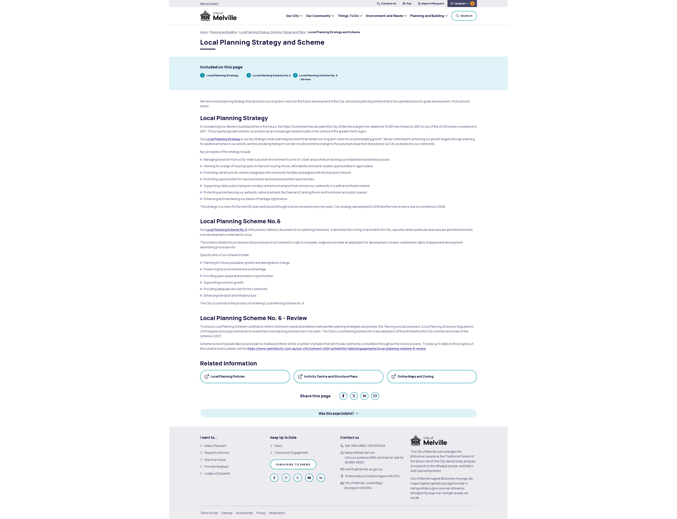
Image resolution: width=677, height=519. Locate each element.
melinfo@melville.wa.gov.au (364, 469)
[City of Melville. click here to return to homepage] (428, 440)
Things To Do (348, 16)
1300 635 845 (376, 446)
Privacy (261, 513)
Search (468, 16)
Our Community (318, 16)
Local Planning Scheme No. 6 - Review (318, 77)
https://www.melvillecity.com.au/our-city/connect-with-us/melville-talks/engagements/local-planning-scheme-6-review (337, 349)
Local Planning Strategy (222, 75)
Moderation (277, 513)
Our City (292, 16)
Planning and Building (427, 16)
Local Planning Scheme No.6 (272, 75)
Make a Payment (215, 446)
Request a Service (217, 453)
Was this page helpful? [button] (336, 413)
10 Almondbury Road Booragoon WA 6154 (372, 476)
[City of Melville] (218, 15)
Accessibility (244, 513)
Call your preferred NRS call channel (369, 458)
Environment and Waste (384, 16)
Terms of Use (209, 513)
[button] (462, 3)
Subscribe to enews (293, 464)
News (278, 446)
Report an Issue (215, 460)
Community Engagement (291, 453)
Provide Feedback (217, 467)
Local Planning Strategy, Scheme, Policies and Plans (272, 32)
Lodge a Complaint (217, 473)
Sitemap (227, 513)
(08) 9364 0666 (355, 446)
